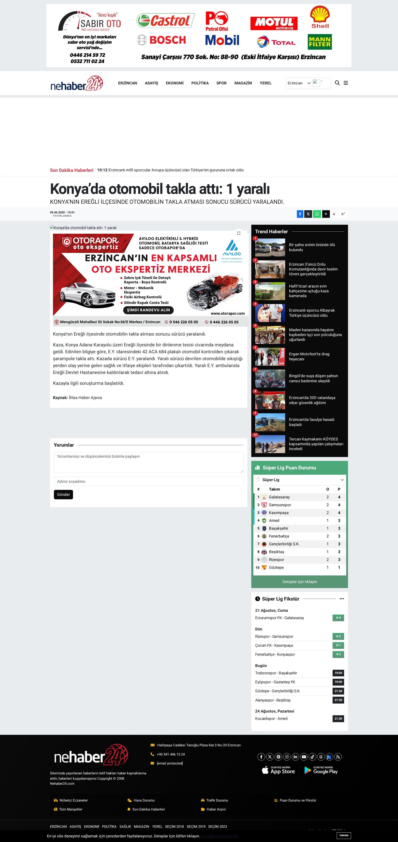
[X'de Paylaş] (308, 214)
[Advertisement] (199, 130)
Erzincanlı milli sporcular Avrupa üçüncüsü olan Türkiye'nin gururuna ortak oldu (170, 170)
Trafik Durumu (217, 800)
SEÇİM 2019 (196, 827)
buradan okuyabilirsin (219, 836)
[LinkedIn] (295, 757)
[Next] (329, 757)
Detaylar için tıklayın (300, 581)
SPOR (222, 83)
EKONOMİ (175, 83)
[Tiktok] (312, 757)
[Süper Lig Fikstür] (342, 598)
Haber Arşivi (216, 809)
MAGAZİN (243, 83)
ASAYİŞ (151, 83)
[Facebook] (261, 757)
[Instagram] (287, 757)
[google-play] (321, 770)
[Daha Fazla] (326, 214)
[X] (270, 757)
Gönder (63, 494)
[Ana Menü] (344, 83)
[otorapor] (151, 279)
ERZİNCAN (127, 83)
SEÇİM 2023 (217, 827)
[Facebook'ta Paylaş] (300, 214)
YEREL (266, 83)
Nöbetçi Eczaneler (74, 800)
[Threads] (321, 757)
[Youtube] (304, 757)
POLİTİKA (200, 83)
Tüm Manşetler (70, 809)
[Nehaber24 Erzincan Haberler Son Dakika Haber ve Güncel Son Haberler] (77, 83)
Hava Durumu (144, 800)
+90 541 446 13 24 (171, 754)
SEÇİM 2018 (174, 827)
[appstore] (278, 770)
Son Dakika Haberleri (148, 809)
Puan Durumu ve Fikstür (298, 800)
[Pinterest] (278, 757)
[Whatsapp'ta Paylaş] (317, 214)
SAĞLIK (125, 827)
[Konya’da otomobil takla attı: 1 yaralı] (148, 228)
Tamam (343, 835)
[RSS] (338, 757)
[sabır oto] (199, 35)
